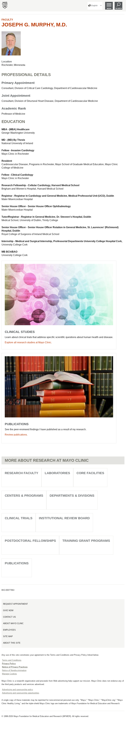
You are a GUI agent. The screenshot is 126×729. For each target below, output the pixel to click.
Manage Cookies (9, 674)
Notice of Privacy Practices (15, 667)
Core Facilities (90, 473)
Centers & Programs (24, 495)
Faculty (7, 19)
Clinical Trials (18, 518)
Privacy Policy (9, 663)
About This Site (11, 643)
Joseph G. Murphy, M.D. (34, 24)
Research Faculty (21, 473)
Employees (9, 630)
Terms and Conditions (11, 660)
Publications (17, 563)
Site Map (8, 636)
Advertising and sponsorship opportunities (20, 693)
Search (118, 8)
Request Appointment (15, 604)
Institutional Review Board (64, 518)
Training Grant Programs (86, 540)
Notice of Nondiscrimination (14, 670)
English (94, 5)
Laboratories (57, 473)
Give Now (8, 610)
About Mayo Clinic (13, 623)
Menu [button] (109, 8)
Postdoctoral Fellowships (30, 540)
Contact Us (9, 617)
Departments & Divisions (72, 495)
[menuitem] (95, 6)
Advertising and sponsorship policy (17, 689)
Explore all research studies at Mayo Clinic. (28, 342)
